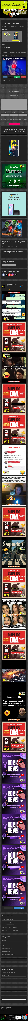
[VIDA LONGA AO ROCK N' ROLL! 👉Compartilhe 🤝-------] (14, 306)
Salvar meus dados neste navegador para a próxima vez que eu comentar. (14, 120)
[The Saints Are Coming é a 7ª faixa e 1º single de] (14, 429)
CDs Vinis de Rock (6, 256)
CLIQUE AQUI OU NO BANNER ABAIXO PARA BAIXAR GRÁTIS (14, 130)
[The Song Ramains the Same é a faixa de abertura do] (14, 737)
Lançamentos (6, 943)
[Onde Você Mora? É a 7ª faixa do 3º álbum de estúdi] (14, 583)
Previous (4, 87)
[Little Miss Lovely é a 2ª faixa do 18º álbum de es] (14, 522)
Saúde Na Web (5, 975)
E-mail (14, 112)
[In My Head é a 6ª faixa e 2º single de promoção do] (14, 399)
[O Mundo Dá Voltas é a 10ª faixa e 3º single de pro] (14, 337)
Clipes (10, 80)
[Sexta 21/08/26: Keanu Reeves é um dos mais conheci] (14, 768)
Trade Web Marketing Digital (8, 972)
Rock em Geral (6, 945)
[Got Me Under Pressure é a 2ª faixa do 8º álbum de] (14, 645)
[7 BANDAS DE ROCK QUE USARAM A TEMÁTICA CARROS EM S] (14, 675)
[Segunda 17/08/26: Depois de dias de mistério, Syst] (14, 860)
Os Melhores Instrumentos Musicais (10, 246)
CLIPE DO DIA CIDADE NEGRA (10, 930)
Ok (24, 6)
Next (24, 87)
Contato (3, 1010)
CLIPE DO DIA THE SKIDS (9, 924)
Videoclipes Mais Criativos (9, 954)
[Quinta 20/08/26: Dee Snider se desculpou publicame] (14, 799)
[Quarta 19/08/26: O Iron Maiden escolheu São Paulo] (14, 829)
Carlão (22, 26)
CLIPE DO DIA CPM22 (8, 919)
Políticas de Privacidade (6, 1007)
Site (23, 112)
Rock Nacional (15, 80)
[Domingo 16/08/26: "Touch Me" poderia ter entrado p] (14, 891)
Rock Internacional (7, 948)
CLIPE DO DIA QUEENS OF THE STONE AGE (13, 922)
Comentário (14, 98)
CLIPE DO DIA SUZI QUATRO (10, 927)
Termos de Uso (4, 1008)
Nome (5, 112)
